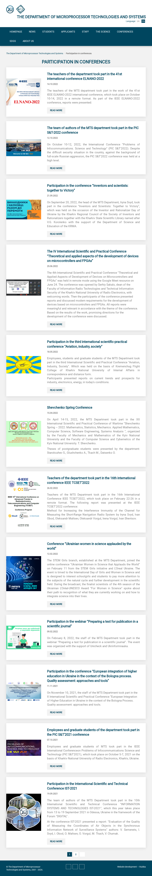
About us (28, 41)
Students (48, 31)
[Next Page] (82, 854)
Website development (127, 867)
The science (103, 31)
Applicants (68, 31)
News (32, 31)
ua (138, 21)
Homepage (16, 31)
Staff (85, 31)
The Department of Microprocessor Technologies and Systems (34, 53)
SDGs (13, 41)
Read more (56, 110)
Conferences (125, 31)
